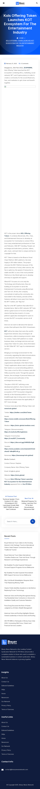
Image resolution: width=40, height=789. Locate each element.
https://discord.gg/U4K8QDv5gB (22, 442)
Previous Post (11, 502)
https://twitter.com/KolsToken (20, 412)
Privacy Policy (6, 705)
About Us (4, 678)
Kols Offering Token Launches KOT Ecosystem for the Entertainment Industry (18, 481)
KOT (5, 331)
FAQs (3, 689)
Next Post (29, 503)
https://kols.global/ (18, 475)
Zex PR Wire (27, 484)
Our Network (5, 701)
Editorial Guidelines (7, 686)
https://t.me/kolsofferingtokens (15, 432)
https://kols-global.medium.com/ (23, 425)
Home (21, 38)
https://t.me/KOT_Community (14, 438)
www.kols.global (10, 408)
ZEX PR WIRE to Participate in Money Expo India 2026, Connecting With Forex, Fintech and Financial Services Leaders (19, 623)
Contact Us (5, 682)
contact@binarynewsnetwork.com (16, 769)
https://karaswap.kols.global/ (22, 455)
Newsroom (5, 697)
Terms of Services (7, 709)
